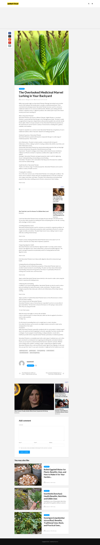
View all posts (30, 365)
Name (20, 442)
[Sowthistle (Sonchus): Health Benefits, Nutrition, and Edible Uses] (28, 498)
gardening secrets (24, 350)
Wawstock (56, 541)
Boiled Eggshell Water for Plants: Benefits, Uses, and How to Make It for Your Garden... (55, 473)
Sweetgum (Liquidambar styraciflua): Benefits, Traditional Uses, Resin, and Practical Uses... (54, 522)
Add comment (38, 99)
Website (50, 442)
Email (35, 442)
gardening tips (32, 350)
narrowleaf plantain (24, 352)
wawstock (23, 99)
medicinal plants (50, 350)
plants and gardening (34, 352)
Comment (21, 424)
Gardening (22, 88)
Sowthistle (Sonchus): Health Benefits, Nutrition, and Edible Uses (55, 496)
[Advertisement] (50, 18)
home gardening (41, 350)
